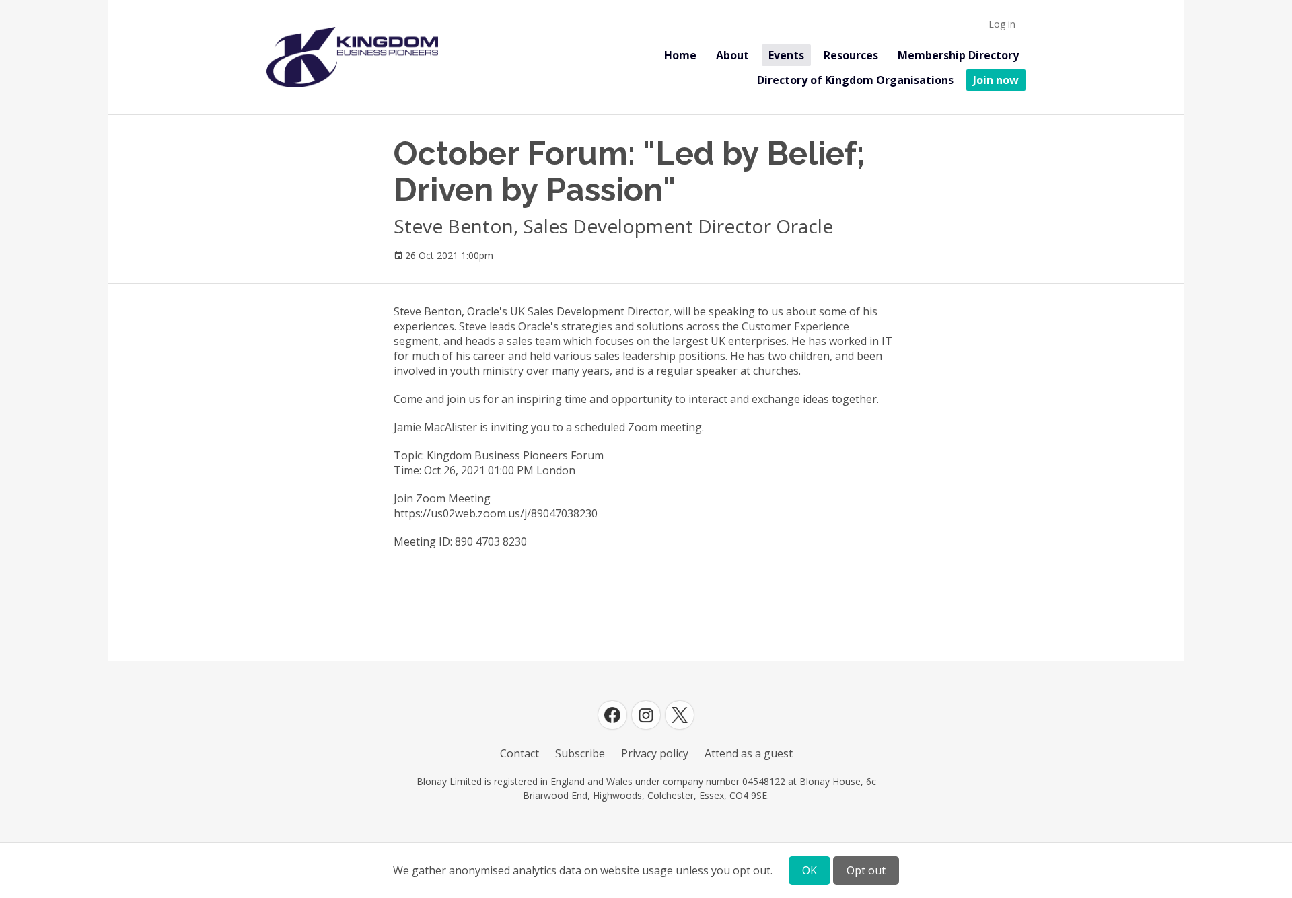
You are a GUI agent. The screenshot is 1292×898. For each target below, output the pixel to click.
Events (786, 55)
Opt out (866, 870)
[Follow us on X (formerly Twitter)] (680, 715)
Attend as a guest (749, 753)
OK (809, 870)
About (732, 55)
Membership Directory (958, 55)
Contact (519, 753)
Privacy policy (654, 753)
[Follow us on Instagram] (646, 715)
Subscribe (580, 753)
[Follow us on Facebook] (612, 715)
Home (680, 55)
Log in (1002, 23)
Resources (851, 55)
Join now (996, 80)
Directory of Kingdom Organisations (855, 80)
